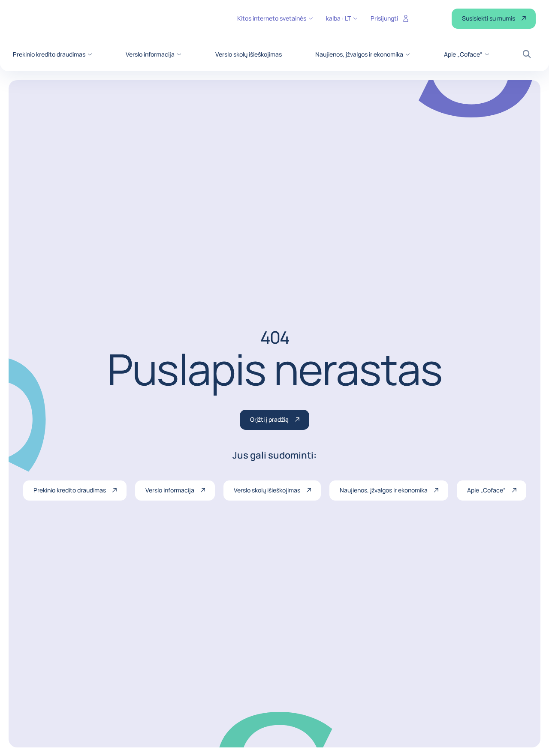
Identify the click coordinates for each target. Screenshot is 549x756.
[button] (52, 54)
